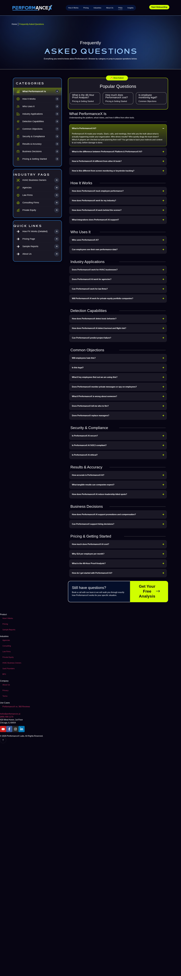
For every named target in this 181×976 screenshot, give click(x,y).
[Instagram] (15, 729)
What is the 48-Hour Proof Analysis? (83, 96)
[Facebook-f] (9, 729)
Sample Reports (8, 630)
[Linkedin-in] (21, 729)
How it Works (73, 8)
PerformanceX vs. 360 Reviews (16, 707)
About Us (109, 8)
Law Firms (6, 651)
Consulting (6, 646)
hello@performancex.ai (10, 714)
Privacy (5, 690)
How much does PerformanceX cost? (116, 96)
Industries (97, 8)
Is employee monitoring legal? (148, 96)
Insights (130, 8)
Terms (4, 696)
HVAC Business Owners (11, 663)
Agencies (6, 640)
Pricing (86, 8)
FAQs (120, 8)
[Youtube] (3, 729)
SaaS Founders (8, 668)
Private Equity (8, 657)
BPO (4, 674)
